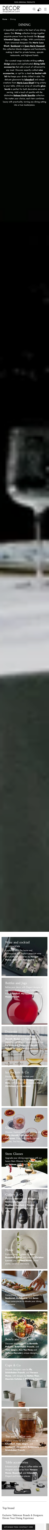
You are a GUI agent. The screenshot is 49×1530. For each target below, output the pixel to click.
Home (4, 19)
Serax (17, 39)
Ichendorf (29, 79)
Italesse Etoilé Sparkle (24, 95)
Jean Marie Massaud (35, 45)
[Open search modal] (34, 9)
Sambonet (15, 45)
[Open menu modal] (45, 9)
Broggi (41, 36)
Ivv (25, 39)
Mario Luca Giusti (25, 82)
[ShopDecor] (11, 9)
